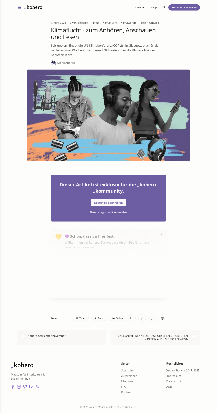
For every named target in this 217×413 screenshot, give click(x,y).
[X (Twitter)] (25, 387)
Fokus (95, 22)
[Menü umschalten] (19, 7)
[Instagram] (19, 387)
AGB (169, 387)
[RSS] (37, 387)
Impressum (173, 376)
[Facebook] (13, 387)
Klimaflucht (110, 22)
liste (143, 22)
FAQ (123, 387)
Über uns (127, 381)
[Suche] (164, 7)
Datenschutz (174, 381)
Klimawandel (129, 22)
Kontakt (126, 392)
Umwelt (154, 22)
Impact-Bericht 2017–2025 (183, 370)
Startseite (127, 370)
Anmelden (120, 212)
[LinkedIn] (31, 387)
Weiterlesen (77, 289)
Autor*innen (129, 376)
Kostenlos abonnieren (108, 202)
